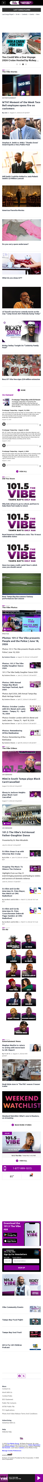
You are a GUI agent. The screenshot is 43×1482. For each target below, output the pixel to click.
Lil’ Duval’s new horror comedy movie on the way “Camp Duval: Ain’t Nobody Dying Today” (21, 313)
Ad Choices (6, 1447)
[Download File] (40, 425)
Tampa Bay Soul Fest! (14, 57)
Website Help (7, 1432)
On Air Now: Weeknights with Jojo (21, 1149)
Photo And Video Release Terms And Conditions (19, 1414)
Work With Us (7, 1392)
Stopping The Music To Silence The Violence (12, 868)
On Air (18, 14)
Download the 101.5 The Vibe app (12, 1226)
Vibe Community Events (12, 1307)
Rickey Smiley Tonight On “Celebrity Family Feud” (20, 346)
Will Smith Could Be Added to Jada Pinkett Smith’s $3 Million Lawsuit (20, 177)
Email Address (17, 1257)
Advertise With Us (8, 1423)
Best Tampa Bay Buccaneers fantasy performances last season (17, 598)
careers (21, 1447)
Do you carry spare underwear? (15, 244)
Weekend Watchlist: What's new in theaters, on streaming (20, 1117)
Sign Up (21, 1268)
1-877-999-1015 (22, 1168)
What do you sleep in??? (12, 278)
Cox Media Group (13, 1443)
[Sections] (3, 2)
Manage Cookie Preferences (11, 1450)
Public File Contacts (9, 1403)
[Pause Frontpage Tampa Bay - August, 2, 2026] (4, 465)
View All (23, 471)
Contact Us (6, 1389)
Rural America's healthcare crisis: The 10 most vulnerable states (21, 535)
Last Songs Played (8, 14)
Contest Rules (7, 1396)
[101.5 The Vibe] (22, 3)
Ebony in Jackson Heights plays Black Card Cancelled (13, 794)
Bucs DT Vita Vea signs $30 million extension (21, 379)
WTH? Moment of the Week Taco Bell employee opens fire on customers (21, 105)
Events (32, 14)
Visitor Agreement (34, 1445)
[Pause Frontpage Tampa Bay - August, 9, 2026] (4, 445)
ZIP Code (6, 1257)
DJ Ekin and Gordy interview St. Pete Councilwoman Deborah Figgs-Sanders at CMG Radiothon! (13, 913)
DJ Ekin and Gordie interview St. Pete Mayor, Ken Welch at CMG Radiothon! (13, 892)
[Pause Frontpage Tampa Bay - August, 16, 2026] (4, 424)
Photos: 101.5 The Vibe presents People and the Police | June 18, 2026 (21, 641)
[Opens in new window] (21, 1285)
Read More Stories (23, 1125)
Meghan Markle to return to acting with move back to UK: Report (13, 1047)
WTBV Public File (8, 1406)
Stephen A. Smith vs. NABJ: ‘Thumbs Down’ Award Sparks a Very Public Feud (20, 144)
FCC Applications (8, 1410)
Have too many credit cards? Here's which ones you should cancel (19, 566)
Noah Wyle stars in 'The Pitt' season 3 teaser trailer (21, 1085)
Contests (25, 14)
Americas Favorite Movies (13, 210)
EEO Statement (7, 1399)
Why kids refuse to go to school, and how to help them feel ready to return (20, 505)
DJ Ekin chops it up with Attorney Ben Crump (13, 852)
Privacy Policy (10, 1446)
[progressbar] (22, 445)
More (38, 14)
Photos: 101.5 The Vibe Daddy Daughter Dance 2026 (13, 665)
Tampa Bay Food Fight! (12, 1320)
